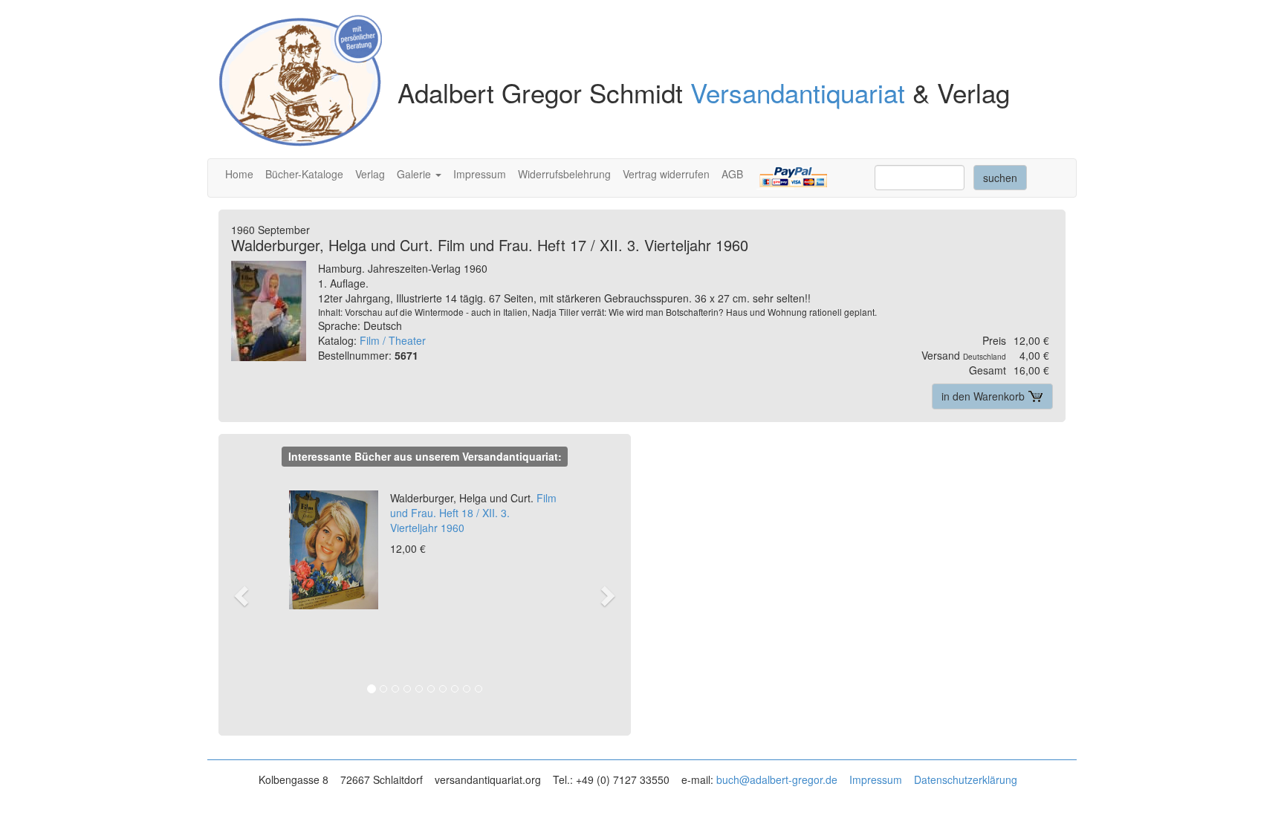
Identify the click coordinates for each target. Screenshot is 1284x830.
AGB (732, 173)
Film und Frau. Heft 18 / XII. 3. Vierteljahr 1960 (473, 512)
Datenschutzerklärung (965, 779)
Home (239, 173)
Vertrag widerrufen (666, 173)
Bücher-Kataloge (304, 173)
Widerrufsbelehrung (564, 173)
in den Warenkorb (984, 396)
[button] (248, 595)
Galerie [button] (415, 173)
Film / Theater (393, 340)
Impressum (479, 173)
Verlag (370, 173)
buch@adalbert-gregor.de (776, 779)
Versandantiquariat (797, 92)
